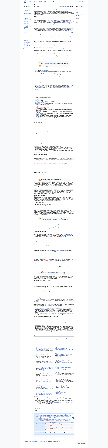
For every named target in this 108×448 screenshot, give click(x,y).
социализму (58, 226)
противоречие (36, 229)
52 (48, 245)
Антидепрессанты (38, 115)
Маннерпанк (62, 424)
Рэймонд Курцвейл (47, 85)
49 (46, 245)
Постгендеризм (45, 416)
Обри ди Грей (66, 420)
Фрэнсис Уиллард (64, 30)
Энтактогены (37, 113)
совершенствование (52, 68)
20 (54, 45)
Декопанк (59, 426)
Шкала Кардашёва (67, 340)
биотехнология (36, 262)
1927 (67, 21)
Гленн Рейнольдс (69, 234)
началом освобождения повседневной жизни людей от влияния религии (51, 23)
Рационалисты (53, 416)
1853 (52, 29)
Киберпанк (51, 422)
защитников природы (60, 259)
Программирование (56, 432)
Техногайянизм (42, 258)
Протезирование (38, 99)
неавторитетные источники (60, 217)
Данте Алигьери (48, 20)
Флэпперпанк (62, 426)
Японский (49, 423)
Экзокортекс (36, 127)
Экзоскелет (59, 414)
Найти (53, 1)
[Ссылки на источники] (40, 62)
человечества (56, 224)
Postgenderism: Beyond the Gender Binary (55, 402)
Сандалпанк (54, 427)
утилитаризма (61, 207)
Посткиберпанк (53, 423)
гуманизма (41, 138)
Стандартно (78, 15)
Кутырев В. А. (58, 348)
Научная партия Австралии (58, 417)
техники (44, 71)
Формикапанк (51, 428)
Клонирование (37, 98)
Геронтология (37, 338)
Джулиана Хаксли (51, 21)
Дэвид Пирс (46, 48)
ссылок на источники (51, 272)
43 (54, 221)
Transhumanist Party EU (39, 386)
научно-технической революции (58, 228)
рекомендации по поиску (60, 272)
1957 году (35, 32)
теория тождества (64, 296)
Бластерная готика (67, 426)
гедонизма (57, 207)
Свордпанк (61, 427)
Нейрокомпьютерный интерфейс (39, 102)
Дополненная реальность (58, 415)
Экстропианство (67, 416)
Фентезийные (39, 429)
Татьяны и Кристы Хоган (63, 321)
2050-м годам (71, 85)
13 (37, 38)
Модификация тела (47, 337)
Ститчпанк (52, 429)
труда (64, 223)
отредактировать (65, 62)
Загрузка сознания (37, 126)
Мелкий (78, 9)
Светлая (78, 21)
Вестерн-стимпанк (70, 424)
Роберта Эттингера (36, 33)
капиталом (44, 229)
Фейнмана (39, 45)
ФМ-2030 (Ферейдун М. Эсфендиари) (65, 36)
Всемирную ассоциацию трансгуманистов (57, 48)
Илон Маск (40, 420)
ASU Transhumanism (59, 393)
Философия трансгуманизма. (64, 348)
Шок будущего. (44, 368)
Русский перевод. (48, 376)
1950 (54, 44)
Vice (47, 389)
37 (43, 174)
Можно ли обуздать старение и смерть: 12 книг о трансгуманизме (55, 398)
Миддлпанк (57, 427)
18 (52, 44)
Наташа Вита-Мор (53, 420)
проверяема (49, 62)
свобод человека (51, 239)
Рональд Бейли (57, 234)
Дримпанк (46, 429)
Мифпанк (49, 429)
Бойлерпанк (59, 424)
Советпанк (70, 427)
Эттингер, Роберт (38, 356)
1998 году (36, 48)
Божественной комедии (55, 20)
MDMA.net (35, 213)
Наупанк (55, 428)
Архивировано (37, 363)
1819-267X (44, 391)
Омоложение (47, 338)
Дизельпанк (47, 426)
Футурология (67, 338)
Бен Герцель (45, 419)
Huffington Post (37, 382)
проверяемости (54, 218)
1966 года (36, 36)
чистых (46, 260)
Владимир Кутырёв (68, 160)
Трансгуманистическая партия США (43, 418)
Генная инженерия (37, 125)
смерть (53, 74)
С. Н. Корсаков (47, 29)
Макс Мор (52, 47)
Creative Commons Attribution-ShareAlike (37, 441)
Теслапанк (66, 424)
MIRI (54, 417)
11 (54, 34)
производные (56, 422)
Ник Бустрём (57, 420)
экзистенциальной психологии (46, 177)
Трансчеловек (67, 337)
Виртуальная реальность (51, 415)
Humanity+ (42, 379)
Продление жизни (57, 337)
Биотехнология (56, 414)
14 (38, 38)
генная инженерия (40, 87)
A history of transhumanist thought (45, 348)
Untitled (57, 357)
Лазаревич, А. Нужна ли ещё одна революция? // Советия (63, 369)
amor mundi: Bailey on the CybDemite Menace (62, 382)
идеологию (37, 24)
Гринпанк (57, 423)
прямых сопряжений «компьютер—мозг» (65, 87)
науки (41, 71)
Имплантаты (63, 414)
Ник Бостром (42, 48)
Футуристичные (38, 423)
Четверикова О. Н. (37, 407)
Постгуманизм (47, 340)
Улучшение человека (50, 414)
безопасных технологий (50, 260)
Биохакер (36, 337)
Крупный (78, 12)
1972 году (69, 33)
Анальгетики (37, 111)
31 (41, 143)
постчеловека (41, 86)
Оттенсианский (51, 426)
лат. (40, 9)
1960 (56, 45)
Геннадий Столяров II (54, 419)
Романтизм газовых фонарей (53, 424)
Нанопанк (66, 423)
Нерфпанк (51, 425)
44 (58, 224)
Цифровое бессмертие (68, 339)
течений (56, 259)
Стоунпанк (51, 427)
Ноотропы (37, 106)
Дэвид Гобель (60, 419)
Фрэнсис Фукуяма (64, 161)
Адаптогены (37, 116)
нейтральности (49, 218)
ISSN (42, 391)
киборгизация (63, 170)
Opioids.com (70, 212)
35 (66, 163)
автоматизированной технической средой (40, 223)
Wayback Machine (46, 349)
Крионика (36, 130)
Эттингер (72, 33)
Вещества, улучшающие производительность (42, 107)
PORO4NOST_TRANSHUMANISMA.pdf (61, 360)
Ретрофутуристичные (38, 426)
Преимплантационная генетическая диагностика (42, 101)
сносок (55, 63)
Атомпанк (67, 427)
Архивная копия (49, 368)
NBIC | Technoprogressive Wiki (40, 347)
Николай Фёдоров (70, 30)
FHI (39, 417)
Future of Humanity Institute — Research (61, 392)
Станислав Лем (63, 160)
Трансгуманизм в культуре (67, 415)
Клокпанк (64, 427)
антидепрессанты (37, 124)
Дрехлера (43, 45)
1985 (57, 45)
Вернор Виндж (49, 419)
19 (53, 45)
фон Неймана (39, 44)
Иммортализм (37, 339)
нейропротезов (57, 87)
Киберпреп (60, 423)
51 (47, 245)
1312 (60, 20)
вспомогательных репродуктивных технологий (55, 251)
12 (36, 38)
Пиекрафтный (56, 426)
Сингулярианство (58, 416)
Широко (78, 16)
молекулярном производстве (49, 45)
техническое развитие (45, 70)
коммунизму (62, 226)
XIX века (57, 29)
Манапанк (58, 429)
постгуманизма (52, 138)
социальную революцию (69, 226)
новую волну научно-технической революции (56, 24)
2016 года (60, 53)
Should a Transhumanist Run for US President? (45, 381)
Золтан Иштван (42, 52)
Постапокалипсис (47, 432)
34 (65, 163)
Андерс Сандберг (41, 419)
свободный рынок (64, 235)
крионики (55, 33)
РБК (59, 397)
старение (50, 74)
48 (71, 232)
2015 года (38, 55)
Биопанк (63, 423)
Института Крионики (50, 357)
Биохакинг (36, 103)
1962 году (63, 32)
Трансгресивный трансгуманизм (45, 271)
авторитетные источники (49, 63)
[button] (23, 1)
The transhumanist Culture (39, 350)
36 (62, 169)
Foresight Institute (42, 417)
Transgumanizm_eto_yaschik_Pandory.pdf (61, 362)
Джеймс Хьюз (37, 399)
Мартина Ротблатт (47, 420)
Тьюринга (35, 44)
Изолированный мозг (38, 128)
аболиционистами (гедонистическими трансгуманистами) (47, 309)
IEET (49, 417)
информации (72, 223)
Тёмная (78, 22)
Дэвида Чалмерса (36, 301)
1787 (50, 29)
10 (72, 32)
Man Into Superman (49, 362)
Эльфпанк (55, 429)
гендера (61, 250)
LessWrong (51, 417)
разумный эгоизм (54, 238)
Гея (50, 259)
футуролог (58, 36)
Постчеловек (47, 339)
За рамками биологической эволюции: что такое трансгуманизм (49, 397)
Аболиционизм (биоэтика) (44, 205)
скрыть (28, 6)
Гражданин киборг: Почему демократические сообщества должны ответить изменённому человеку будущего (56, 399)
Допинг (36, 105)
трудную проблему (71, 300)
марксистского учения (41, 226)
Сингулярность (62, 432)
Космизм (36, 340)
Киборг (63, 415)
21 (63, 48)
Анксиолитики (38, 109)
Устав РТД (37, 392)
